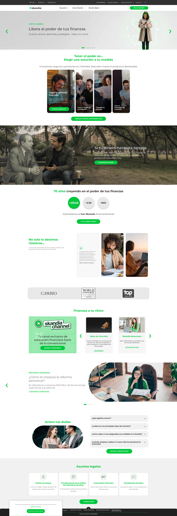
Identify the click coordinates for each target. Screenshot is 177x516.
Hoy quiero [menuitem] (63, 8)
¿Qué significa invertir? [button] (101, 418)
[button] (83, 48)
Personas (31, 2)
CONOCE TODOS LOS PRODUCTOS (88, 119)
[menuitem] (33, 2)
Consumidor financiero (103, 483)
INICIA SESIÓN (139, 8)
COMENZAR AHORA (106, 162)
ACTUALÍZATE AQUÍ (132, 347)
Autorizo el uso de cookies (35, 511)
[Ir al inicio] (35, 8)
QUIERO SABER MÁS (59, 109)
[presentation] (6, 30)
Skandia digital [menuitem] (94, 8)
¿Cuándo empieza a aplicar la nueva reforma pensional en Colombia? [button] (116, 443)
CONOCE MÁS (88, 502)
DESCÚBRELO (99, 351)
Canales (138, 2)
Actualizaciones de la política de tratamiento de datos (73, 484)
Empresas (41, 2)
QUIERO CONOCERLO (52, 348)
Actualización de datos (133, 483)
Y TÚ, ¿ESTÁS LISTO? (88, 221)
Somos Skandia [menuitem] (78, 8)
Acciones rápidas (112, 2)
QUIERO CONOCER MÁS (119, 451)
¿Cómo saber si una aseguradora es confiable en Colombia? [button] (117, 434)
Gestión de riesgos (43, 483)
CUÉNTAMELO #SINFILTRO (39, 391)
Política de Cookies (36, 506)
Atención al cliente (126, 2)
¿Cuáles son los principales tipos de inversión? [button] (111, 426)
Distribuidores (52, 2)
